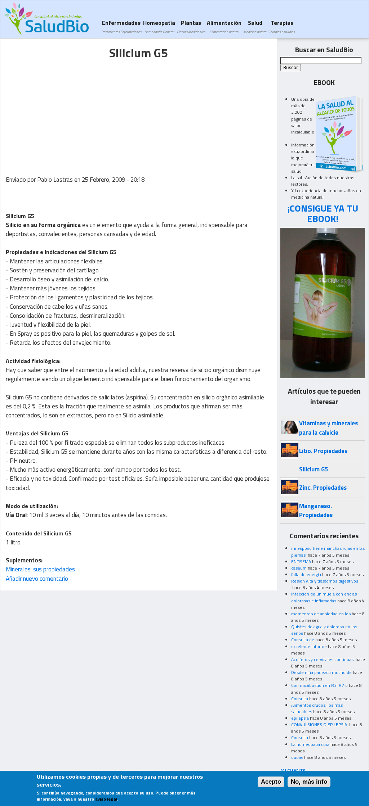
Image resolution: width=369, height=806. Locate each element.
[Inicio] (46, 18)
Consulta (299, 698)
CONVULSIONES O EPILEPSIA (319, 724)
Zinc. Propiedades (323, 487)
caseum (299, 568)
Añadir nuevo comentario (37, 578)
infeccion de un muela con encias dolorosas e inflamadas (324, 597)
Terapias (282, 26)
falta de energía (306, 574)
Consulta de (302, 639)
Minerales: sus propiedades (40, 569)
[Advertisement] (66, 112)
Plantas (191, 26)
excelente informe (309, 646)
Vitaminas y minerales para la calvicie (328, 427)
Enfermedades (121, 26)
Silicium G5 (313, 469)
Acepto (271, 781)
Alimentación (224, 26)
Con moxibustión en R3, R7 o (319, 685)
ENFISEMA (301, 561)
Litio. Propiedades (323, 451)
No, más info (309, 781)
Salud (255, 26)
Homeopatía (159, 26)
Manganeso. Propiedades (316, 510)
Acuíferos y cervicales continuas (323, 659)
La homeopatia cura (310, 744)
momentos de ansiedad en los (321, 613)
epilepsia (300, 718)
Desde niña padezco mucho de (321, 672)
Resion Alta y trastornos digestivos (324, 581)
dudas (297, 757)
